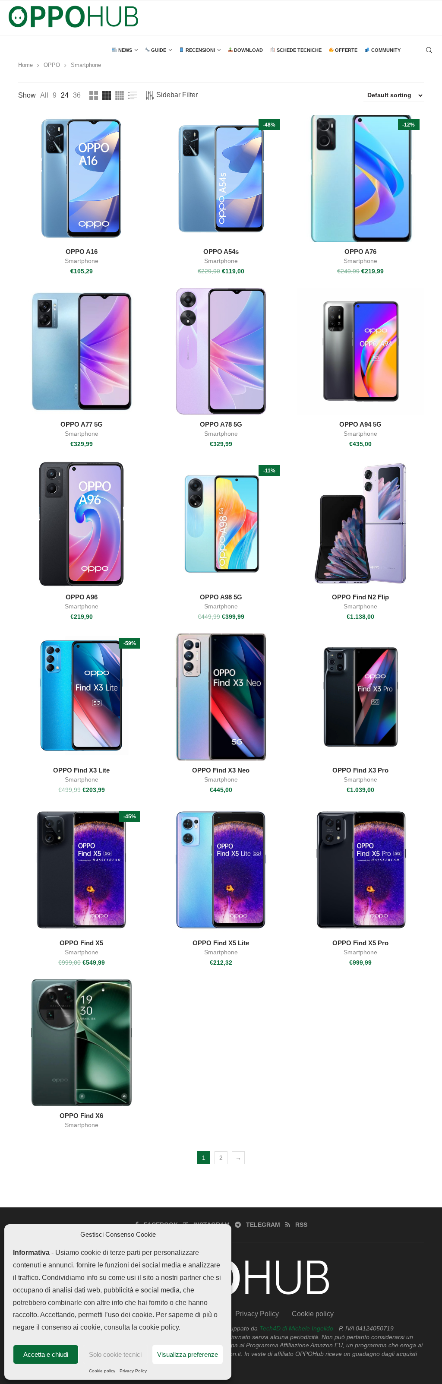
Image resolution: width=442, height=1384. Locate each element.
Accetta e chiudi (45, 1354)
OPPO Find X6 (81, 1115)
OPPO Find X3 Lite (81, 770)
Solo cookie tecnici (115, 1354)
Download (248, 50)
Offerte (345, 50)
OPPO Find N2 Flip (360, 597)
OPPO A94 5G (360, 424)
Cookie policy (102, 1370)
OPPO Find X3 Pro (360, 770)
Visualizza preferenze (187, 1354)
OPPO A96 (82, 597)
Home (25, 65)
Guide (158, 50)
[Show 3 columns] (106, 95)
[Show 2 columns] (93, 95)
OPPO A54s (221, 251)
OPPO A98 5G (221, 597)
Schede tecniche (298, 50)
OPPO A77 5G (81, 424)
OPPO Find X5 (81, 943)
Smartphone (81, 260)
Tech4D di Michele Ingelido (296, 1328)
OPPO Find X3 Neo (220, 770)
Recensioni (199, 50)
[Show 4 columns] (119, 95)
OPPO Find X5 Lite (221, 943)
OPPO (52, 65)
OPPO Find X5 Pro (360, 943)
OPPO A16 (82, 251)
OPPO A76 (360, 251)
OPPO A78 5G (221, 424)
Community (385, 50)
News (124, 50)
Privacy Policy (133, 1370)
